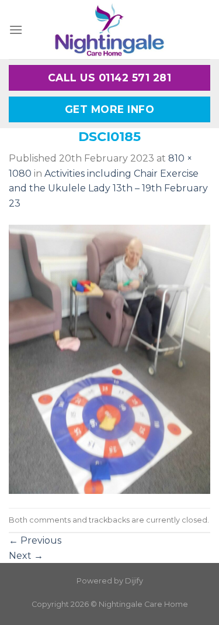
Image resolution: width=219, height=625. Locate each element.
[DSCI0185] (109, 359)
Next (26, 555)
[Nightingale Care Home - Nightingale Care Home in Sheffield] (109, 29)
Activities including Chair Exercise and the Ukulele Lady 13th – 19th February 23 (108, 188)
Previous (35, 540)
